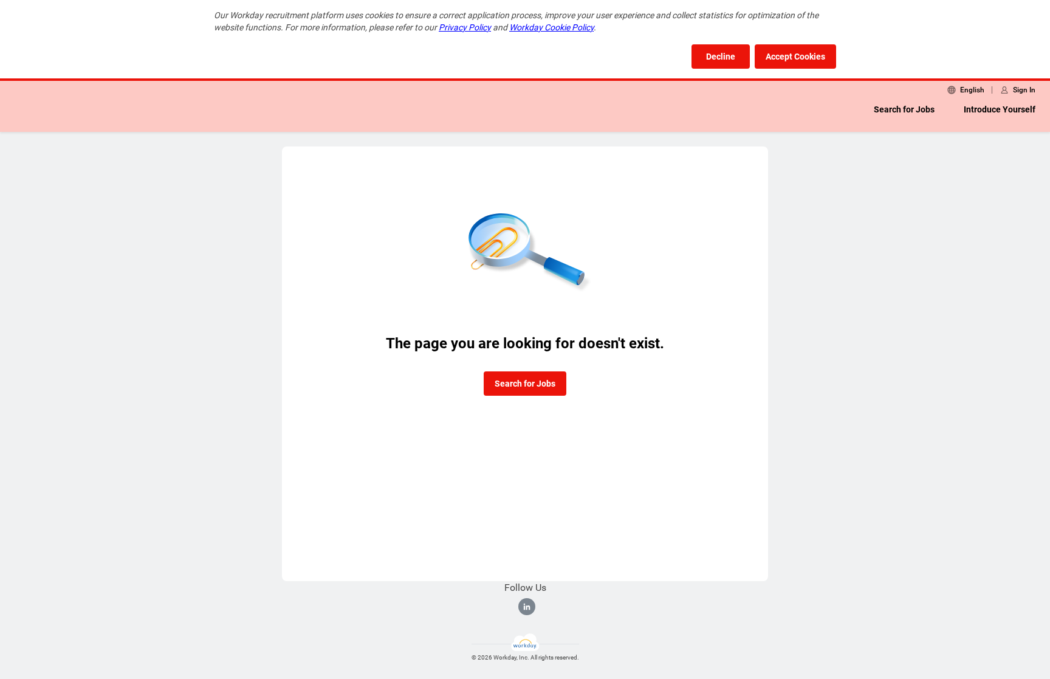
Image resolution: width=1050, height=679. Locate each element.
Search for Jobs (904, 109)
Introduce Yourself (999, 109)
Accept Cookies (795, 56)
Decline (720, 56)
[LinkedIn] (526, 606)
